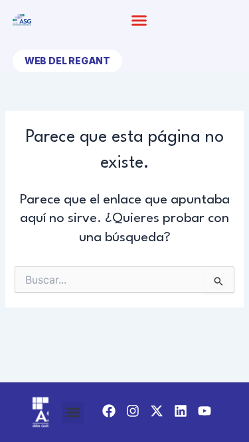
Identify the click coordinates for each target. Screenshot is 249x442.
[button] (138, 19)
